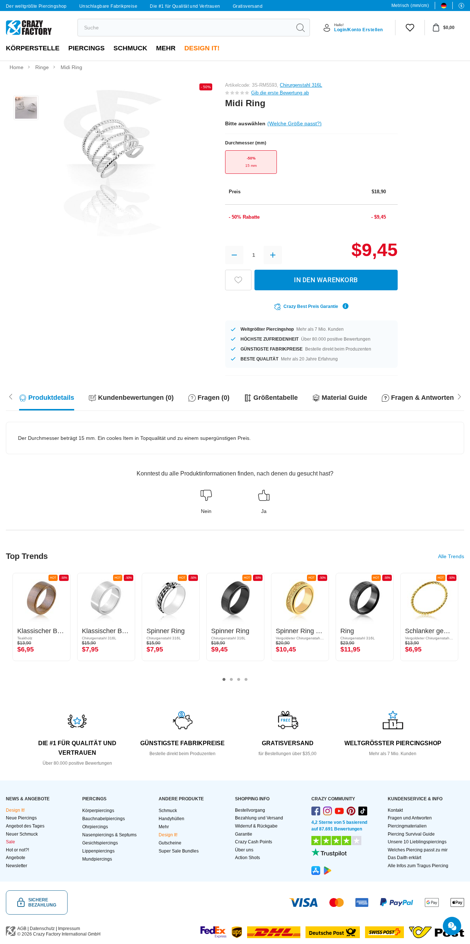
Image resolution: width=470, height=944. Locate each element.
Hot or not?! (17, 850)
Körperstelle (32, 48)
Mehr (166, 48)
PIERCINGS (86, 48)
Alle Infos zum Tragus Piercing (418, 865)
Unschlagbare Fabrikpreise (108, 6)
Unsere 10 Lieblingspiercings (417, 841)
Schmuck (130, 48)
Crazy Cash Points (253, 841)
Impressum (69, 928)
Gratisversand (248, 6)
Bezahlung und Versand (259, 818)
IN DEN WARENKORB (326, 280)
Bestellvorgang (250, 810)
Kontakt (395, 810)
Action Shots (247, 857)
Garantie (243, 834)
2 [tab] (231, 679)
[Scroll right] (10, 396)
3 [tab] (238, 679)
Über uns (244, 850)
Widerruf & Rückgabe (256, 826)
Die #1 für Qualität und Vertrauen (185, 6)
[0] (410, 27)
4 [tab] (246, 679)
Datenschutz (42, 928)
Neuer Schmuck (22, 834)
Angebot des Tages (25, 826)
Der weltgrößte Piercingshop (36, 6)
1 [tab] (224, 679)
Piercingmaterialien (407, 826)
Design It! (202, 48)
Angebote (15, 857)
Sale (10, 841)
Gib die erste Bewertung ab (280, 93)
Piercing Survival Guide (411, 834)
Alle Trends (451, 556)
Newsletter (16, 865)
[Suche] (300, 27)
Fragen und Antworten (410, 818)
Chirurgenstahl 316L (301, 85)
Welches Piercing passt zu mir (418, 850)
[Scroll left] (459, 396)
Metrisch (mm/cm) (410, 5)
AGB (21, 928)
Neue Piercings (21, 818)
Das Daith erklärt (404, 857)
